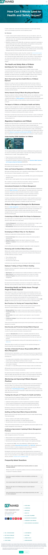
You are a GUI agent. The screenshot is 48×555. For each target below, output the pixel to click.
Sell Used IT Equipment (30, 515)
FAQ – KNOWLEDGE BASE (9, 532)
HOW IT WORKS (8, 540)
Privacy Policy (28, 537)
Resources (27, 510)
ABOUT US (27, 513)
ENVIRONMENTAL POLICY (9, 537)
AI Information (28, 532)
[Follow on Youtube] (16, 519)
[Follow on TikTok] (18, 519)
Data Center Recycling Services (31, 523)
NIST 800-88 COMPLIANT (9, 535)
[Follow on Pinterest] (21, 519)
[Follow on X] (8, 519)
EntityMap (27, 535)
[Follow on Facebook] (6, 519)
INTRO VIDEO (27, 505)
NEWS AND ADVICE (28, 540)
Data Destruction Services (30, 518)
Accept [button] (21, 552)
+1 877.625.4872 (10, 515)
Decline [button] (26, 552)
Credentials (27, 508)
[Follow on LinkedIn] (11, 519)
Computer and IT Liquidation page (20, 456)
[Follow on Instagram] (13, 519)
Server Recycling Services (30, 520)
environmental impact (37, 53)
